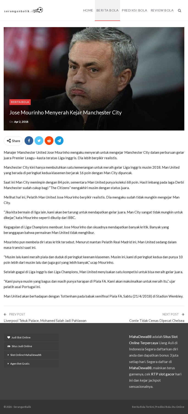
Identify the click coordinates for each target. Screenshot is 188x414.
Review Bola (162, 10)
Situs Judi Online (22, 346)
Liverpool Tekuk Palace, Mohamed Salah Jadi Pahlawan (45, 320)
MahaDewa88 (140, 336)
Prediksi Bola (134, 10)
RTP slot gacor (163, 374)
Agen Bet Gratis (20, 363)
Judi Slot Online (20, 337)
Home (88, 10)
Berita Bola (108, 10)
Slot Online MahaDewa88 (25, 355)
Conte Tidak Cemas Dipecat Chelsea (156, 320)
